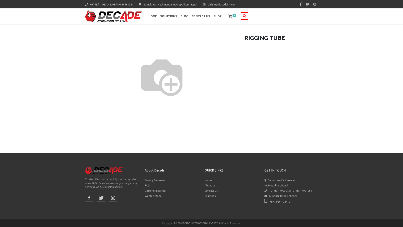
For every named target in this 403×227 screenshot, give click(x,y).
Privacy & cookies (155, 180)
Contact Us (211, 190)
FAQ (147, 185)
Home (208, 180)
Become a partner (155, 190)
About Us (210, 185)
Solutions (210, 196)
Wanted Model (153, 196)
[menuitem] (152, 16)
